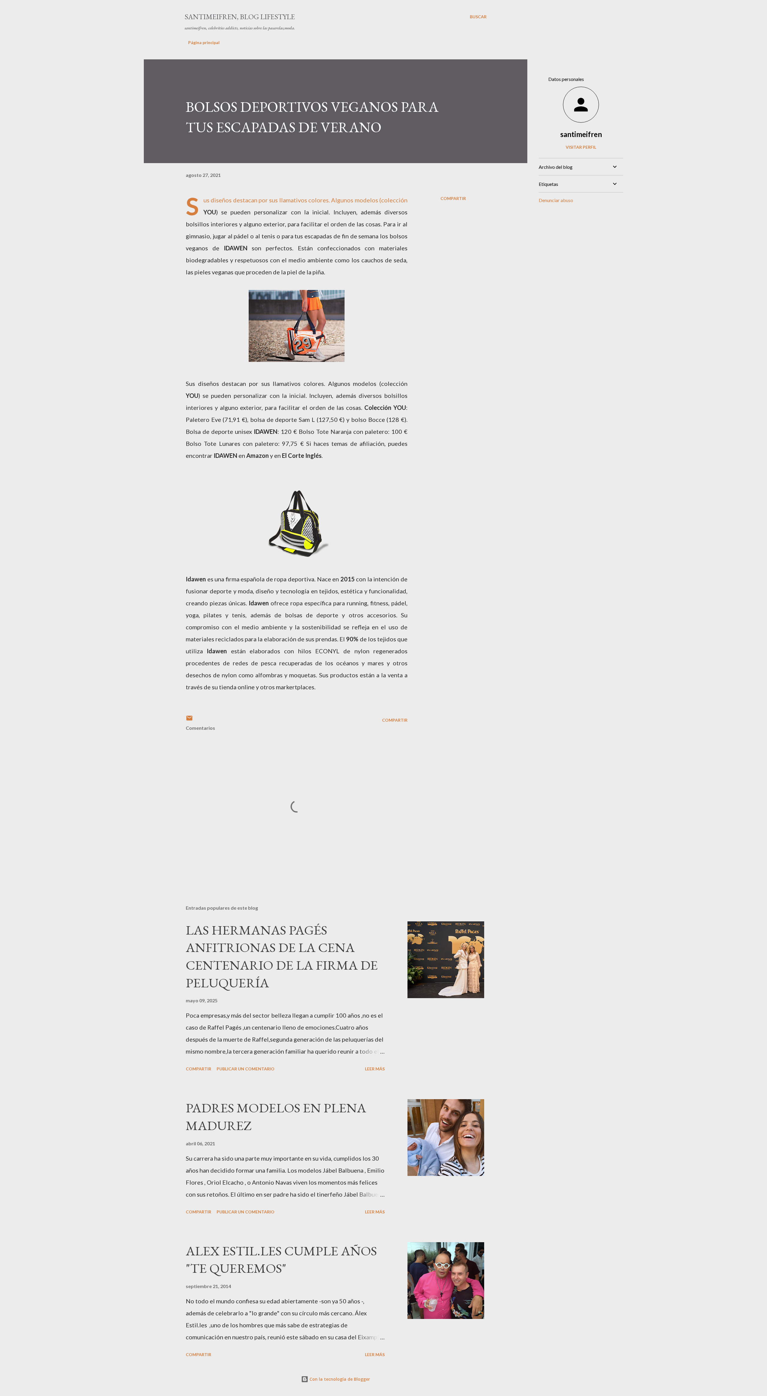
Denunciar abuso (556, 200)
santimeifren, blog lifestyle (240, 16)
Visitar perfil (581, 147)
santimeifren (581, 134)
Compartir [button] (453, 198)
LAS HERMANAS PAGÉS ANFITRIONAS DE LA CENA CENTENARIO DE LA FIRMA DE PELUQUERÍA (282, 956)
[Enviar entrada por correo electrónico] (189, 720)
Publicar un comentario (245, 1068)
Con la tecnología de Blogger (339, 1379)
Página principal (204, 42)
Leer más (375, 1068)
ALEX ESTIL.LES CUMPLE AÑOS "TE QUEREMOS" (281, 1259)
